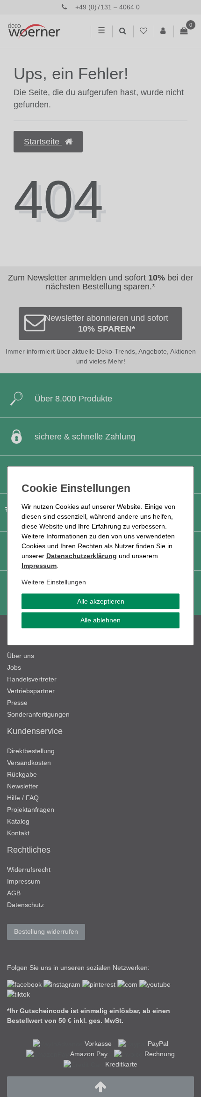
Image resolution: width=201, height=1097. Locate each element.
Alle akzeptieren (100, 601)
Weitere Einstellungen (54, 581)
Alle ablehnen (100, 620)
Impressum (39, 565)
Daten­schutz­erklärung (81, 555)
